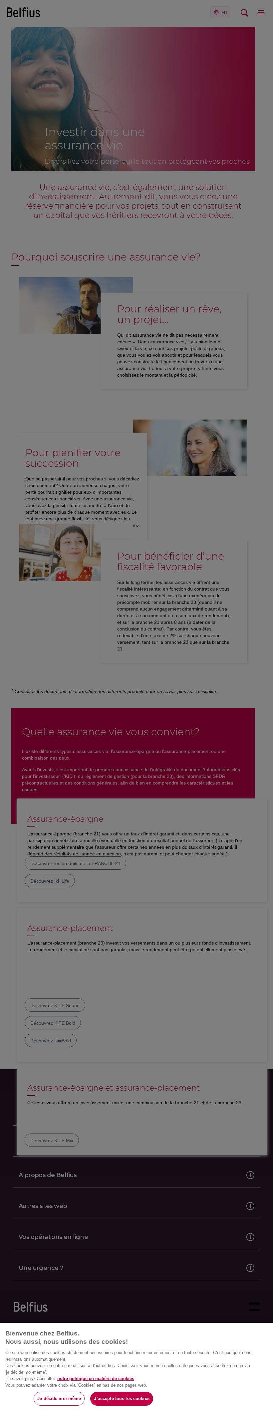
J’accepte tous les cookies (121, 1398)
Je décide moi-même (59, 1398)
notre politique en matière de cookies (95, 1378)
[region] (136, 1367)
